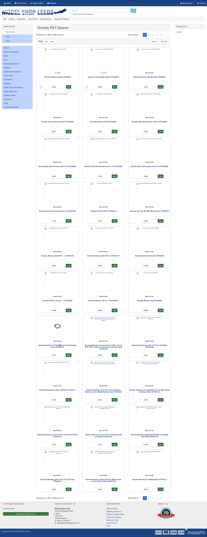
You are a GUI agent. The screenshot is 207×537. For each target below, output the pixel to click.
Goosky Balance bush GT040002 (103, 121)
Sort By (164, 41)
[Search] (133, 11)
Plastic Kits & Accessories (13, 87)
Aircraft (6, 48)
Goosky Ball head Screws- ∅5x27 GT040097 (149, 121)
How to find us (111, 523)
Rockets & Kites (10, 95)
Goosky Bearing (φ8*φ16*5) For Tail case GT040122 (57, 480)
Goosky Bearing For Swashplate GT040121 (149, 479)
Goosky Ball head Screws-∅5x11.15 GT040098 (103, 166)
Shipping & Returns (113, 511)
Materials (7, 83)
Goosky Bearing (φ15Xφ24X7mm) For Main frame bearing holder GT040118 (149, 391)
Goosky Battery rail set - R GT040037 (103, 300)
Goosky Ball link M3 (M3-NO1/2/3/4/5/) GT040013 (149, 211)
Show (154, 41)
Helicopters (8, 79)
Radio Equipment (10, 91)
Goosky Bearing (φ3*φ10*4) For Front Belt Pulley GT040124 (57, 435)
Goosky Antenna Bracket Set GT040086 (149, 77)
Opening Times (112, 520)
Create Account (9, 508)
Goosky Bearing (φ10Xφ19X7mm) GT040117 (57, 390)
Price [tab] (8, 37)
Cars (5, 59)
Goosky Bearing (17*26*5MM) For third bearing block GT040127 (57, 346)
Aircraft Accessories (11, 52)
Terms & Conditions (113, 517)
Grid (52, 41)
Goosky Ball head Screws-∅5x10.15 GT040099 (57, 166)
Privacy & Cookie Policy (115, 514)
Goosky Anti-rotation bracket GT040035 (57, 121)
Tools (6, 103)
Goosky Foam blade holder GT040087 (103, 77)
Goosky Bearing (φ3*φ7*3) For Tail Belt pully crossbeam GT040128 (103, 435)
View (160, 87)
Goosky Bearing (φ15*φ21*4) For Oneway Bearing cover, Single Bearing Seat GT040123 (103, 391)
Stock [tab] (8, 41)
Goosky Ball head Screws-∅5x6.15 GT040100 (57, 211)
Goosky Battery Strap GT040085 (57, 77)
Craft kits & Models (11, 107)
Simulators (8, 99)
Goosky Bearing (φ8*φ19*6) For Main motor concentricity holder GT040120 (103, 480)
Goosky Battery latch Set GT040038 (149, 255)
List (46, 41)
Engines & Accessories (12, 71)
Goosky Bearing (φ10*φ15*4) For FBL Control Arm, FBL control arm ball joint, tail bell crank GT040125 (103, 347)
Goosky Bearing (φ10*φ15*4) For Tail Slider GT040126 (149, 346)
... (165, 35)
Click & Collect (111, 508)
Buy (68, 87)
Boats (6, 56)
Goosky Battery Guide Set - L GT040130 (57, 255)
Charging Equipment (11, 63)
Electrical (7, 67)
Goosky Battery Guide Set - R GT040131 (103, 255)
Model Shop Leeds (23, 531)
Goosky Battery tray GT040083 (149, 300)
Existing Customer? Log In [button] (27, 514)
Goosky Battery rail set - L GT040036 (57, 300)
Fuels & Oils (8, 75)
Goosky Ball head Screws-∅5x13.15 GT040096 (149, 166)
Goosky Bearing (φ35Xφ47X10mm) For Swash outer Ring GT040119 (149, 435)
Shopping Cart (181, 26)
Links (108, 526)
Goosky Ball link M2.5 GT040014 (103, 211)
